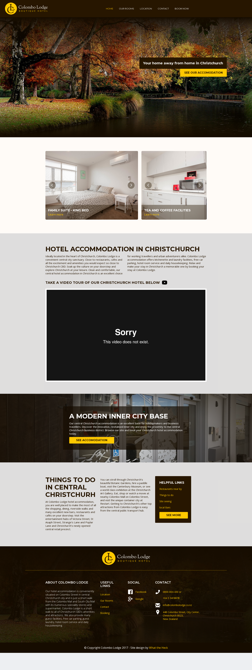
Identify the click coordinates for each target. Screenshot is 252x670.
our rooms (126, 8)
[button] (52, 185)
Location (105, 594)
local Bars (164, 507)
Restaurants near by (170, 489)
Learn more (55, 214)
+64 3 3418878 (171, 598)
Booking (105, 613)
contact (163, 8)
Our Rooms (106, 600)
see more (173, 515)
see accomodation (91, 440)
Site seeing (165, 501)
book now (182, 8)
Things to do (166, 495)
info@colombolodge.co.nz (177, 605)
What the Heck (158, 648)
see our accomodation (203, 72)
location (146, 8)
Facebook (140, 591)
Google (139, 599)
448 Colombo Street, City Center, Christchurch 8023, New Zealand (181, 615)
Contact (104, 606)
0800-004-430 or (172, 591)
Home (109, 8)
